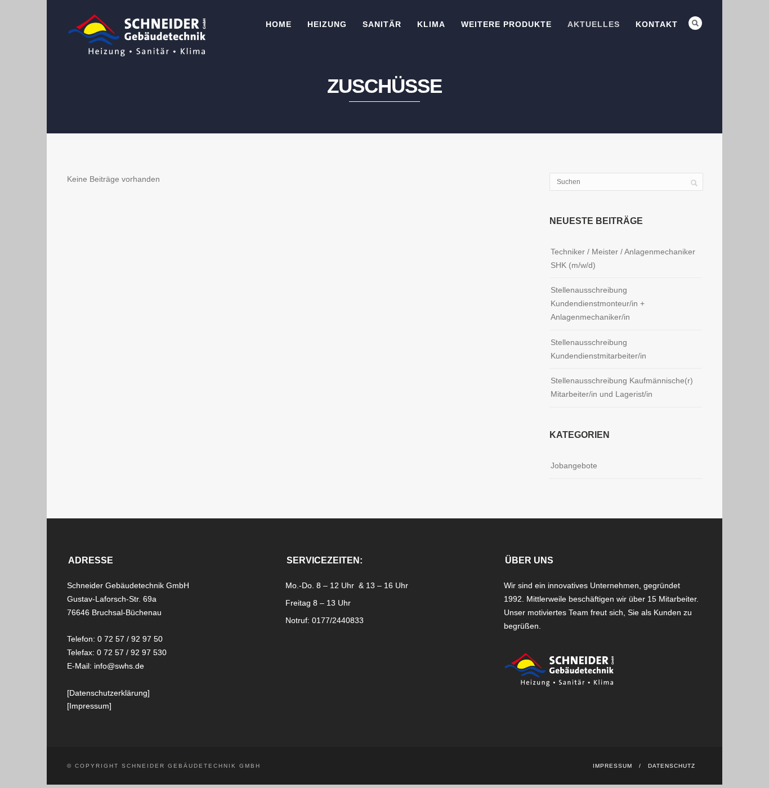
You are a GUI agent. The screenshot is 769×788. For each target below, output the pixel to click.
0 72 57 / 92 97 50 (130, 638)
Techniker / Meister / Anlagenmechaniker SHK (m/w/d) (623, 258)
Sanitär (382, 24)
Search (695, 23)
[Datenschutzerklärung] (108, 692)
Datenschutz (671, 766)
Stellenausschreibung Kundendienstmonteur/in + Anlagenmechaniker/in (598, 303)
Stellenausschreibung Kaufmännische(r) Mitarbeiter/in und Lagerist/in (622, 387)
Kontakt (657, 24)
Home (279, 24)
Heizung (327, 24)
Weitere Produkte (506, 24)
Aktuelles (593, 24)
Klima (431, 24)
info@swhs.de (119, 665)
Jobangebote (574, 465)
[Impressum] (89, 705)
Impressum (612, 766)
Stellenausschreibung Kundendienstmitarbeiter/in (598, 349)
